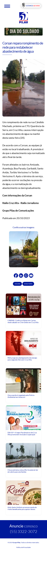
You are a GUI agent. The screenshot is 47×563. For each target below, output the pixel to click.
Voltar (17, 284)
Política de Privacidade (23, 547)
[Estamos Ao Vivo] (31, 6)
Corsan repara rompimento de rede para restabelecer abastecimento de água (22, 47)
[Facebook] (16, 275)
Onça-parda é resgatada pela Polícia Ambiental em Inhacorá (21, 396)
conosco (23, 526)
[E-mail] (31, 275)
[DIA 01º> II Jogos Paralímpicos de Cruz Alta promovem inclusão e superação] (23, 428)
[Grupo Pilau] (23, 18)
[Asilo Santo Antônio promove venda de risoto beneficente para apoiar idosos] (23, 498)
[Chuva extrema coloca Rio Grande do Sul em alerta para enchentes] (23, 455)
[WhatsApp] (26, 275)
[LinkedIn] (21, 275)
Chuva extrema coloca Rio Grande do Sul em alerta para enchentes (23, 471)
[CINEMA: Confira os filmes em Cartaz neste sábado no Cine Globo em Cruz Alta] (23, 306)
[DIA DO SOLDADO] (23, 31)
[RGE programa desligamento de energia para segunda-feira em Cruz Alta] (23, 343)
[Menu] (7, 6)
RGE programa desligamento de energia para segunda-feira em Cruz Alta (22, 359)
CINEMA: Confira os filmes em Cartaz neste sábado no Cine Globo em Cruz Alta (23, 321)
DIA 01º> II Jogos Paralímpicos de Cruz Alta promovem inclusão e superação (22, 434)
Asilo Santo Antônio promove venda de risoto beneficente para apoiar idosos (22, 508)
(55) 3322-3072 (23, 531)
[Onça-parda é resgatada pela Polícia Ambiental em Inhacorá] (23, 392)
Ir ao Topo (28, 284)
